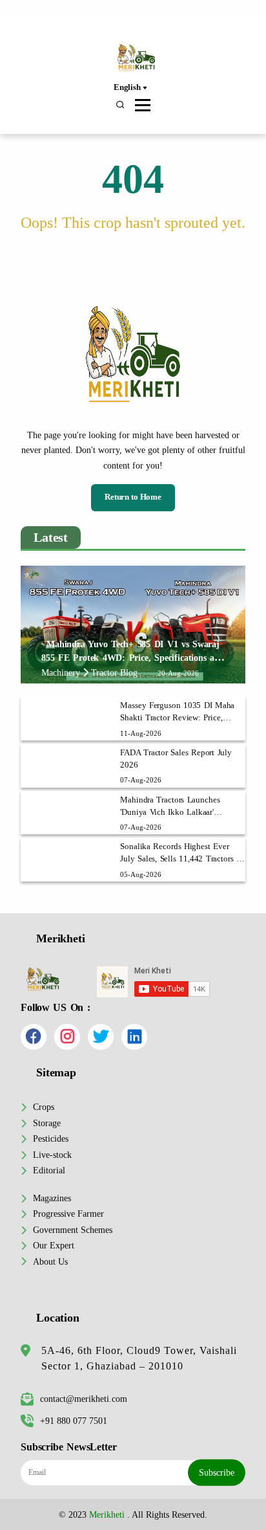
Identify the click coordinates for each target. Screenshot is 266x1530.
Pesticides (50, 1138)
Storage (47, 1123)
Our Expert (53, 1245)
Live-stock (52, 1154)
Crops (43, 1107)
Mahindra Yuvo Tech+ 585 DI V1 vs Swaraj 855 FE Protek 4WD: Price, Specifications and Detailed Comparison (133, 657)
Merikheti (107, 1514)
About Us (50, 1261)
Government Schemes (72, 1230)
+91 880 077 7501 (73, 1420)
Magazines (52, 1198)
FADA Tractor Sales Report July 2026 (176, 759)
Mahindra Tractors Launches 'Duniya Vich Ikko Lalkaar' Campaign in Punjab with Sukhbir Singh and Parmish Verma (180, 807)
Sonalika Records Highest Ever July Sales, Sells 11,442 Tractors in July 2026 (181, 853)
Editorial (49, 1170)
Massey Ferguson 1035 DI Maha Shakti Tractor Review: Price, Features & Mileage (177, 712)
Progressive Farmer (68, 1213)
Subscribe (216, 1472)
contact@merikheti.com (83, 1398)
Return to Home (133, 497)
